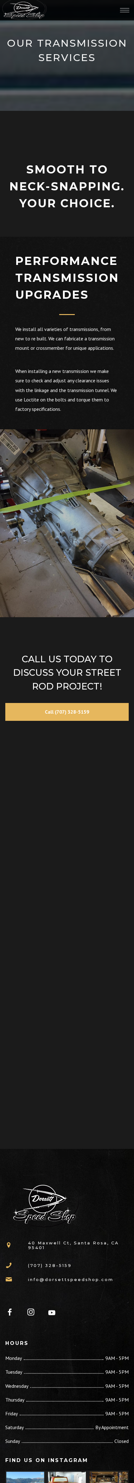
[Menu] (125, 10)
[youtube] (51, 1316)
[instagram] (34, 1313)
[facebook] (13, 1313)
